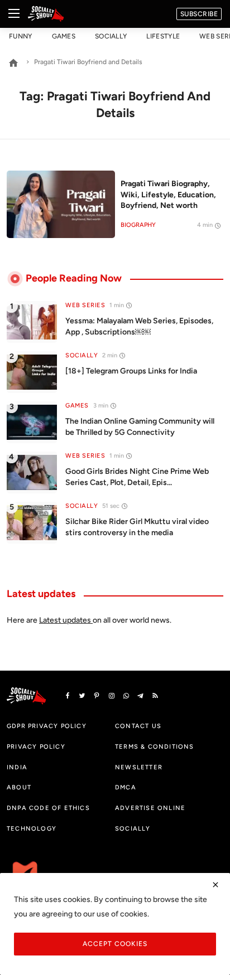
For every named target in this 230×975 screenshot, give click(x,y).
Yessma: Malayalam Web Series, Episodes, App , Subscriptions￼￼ (139, 326)
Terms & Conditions (154, 746)
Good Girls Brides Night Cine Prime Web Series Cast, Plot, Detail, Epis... (137, 477)
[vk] (126, 696)
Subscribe (199, 14)
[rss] (155, 696)
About (19, 787)
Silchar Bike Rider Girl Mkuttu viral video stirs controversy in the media (137, 527)
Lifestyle (163, 36)
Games (64, 36)
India (17, 767)
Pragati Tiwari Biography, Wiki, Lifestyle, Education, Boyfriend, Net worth (168, 194)
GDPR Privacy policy (47, 726)
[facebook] (67, 696)
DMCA (125, 787)
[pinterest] (96, 696)
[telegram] (140, 696)
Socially (111, 36)
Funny (20, 36)
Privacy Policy (36, 746)
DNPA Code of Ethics (48, 808)
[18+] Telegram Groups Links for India (131, 371)
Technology (31, 828)
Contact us (138, 726)
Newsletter (138, 767)
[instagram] (111, 696)
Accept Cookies (115, 943)
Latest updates (65, 620)
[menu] (14, 14)
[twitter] (82, 696)
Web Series (85, 305)
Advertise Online (150, 808)
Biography (138, 225)
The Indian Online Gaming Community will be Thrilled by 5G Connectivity (139, 426)
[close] (215, 885)
